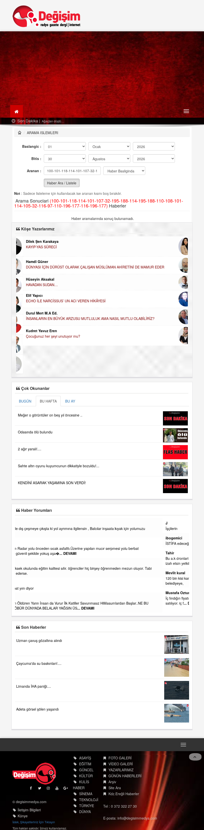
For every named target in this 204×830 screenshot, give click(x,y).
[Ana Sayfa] (46, 16)
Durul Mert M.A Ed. (35, 313)
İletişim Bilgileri (29, 809)
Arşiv (112, 781)
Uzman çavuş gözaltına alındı (39, 640)
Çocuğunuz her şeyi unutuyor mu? (46, 336)
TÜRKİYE (86, 805)
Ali (20, 597)
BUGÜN (25, 401)
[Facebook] (31, 789)
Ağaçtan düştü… (52, 121)
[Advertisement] (102, 69)
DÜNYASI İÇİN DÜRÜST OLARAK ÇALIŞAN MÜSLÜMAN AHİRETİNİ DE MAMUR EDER (88, 266)
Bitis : (36, 158)
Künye (23, 815)
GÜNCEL (86, 769)
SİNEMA (85, 793)
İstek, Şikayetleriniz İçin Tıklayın (33, 822)
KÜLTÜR (86, 775)
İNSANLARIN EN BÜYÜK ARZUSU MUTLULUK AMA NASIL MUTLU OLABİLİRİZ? (83, 318)
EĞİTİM (85, 763)
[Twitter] (40, 789)
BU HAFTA (48, 401)
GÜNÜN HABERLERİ (125, 775)
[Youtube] (57, 789)
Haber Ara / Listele (61, 182)
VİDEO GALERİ (120, 763)
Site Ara (114, 787)
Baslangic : (31, 146)
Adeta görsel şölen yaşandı (37, 709)
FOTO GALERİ (120, 757)
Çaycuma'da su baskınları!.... (38, 663)
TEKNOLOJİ (88, 799)
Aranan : (34, 170)
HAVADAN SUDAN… (35, 284)
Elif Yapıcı (27, 295)
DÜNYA (85, 811)
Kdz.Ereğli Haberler (123, 793)
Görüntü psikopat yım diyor (39, 588)
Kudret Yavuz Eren (34, 330)
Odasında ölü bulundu (35, 431)
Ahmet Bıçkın (29, 542)
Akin (22, 582)
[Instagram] (48, 789)
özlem (23, 562)
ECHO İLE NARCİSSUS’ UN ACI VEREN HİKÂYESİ (59, 300)
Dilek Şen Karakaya (35, 241)
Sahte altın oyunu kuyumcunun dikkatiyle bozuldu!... (58, 465)
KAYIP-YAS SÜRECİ (34, 246)
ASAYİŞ (85, 757)
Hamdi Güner (30, 261)
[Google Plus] (66, 789)
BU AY (70, 401)
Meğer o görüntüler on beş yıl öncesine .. (50, 415)
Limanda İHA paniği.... (33, 686)
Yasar (22, 522)
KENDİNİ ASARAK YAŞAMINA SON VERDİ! (52, 482)
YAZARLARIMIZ (121, 769)
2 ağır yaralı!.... (29, 448)
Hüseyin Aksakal (33, 279)
